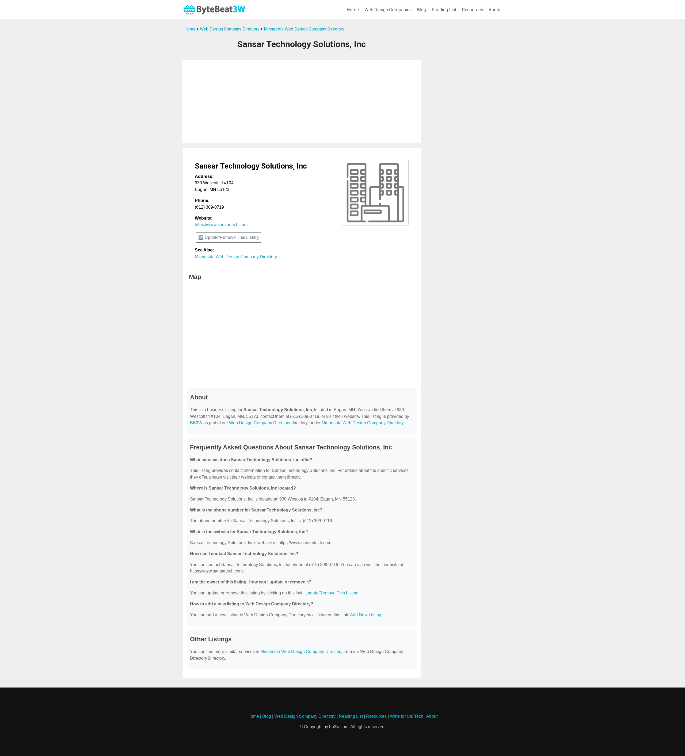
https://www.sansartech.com (221, 224)
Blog (421, 9)
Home (353, 9)
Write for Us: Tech (406, 716)
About (495, 9)
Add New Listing (365, 615)
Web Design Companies (388, 9)
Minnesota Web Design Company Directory (304, 29)
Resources (472, 9)
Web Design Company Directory (230, 29)
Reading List (444, 9)
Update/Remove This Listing (332, 593)
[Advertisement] (302, 101)
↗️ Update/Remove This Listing (228, 237)
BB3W (196, 423)
